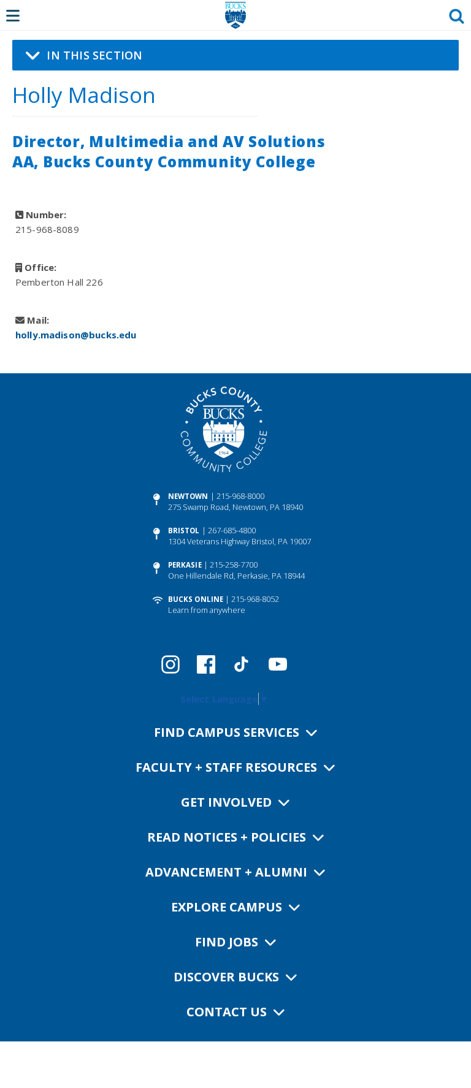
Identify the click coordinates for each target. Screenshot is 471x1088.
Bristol (184, 530)
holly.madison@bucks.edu (75, 335)
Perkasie (185, 564)
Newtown (188, 496)
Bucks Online (195, 599)
